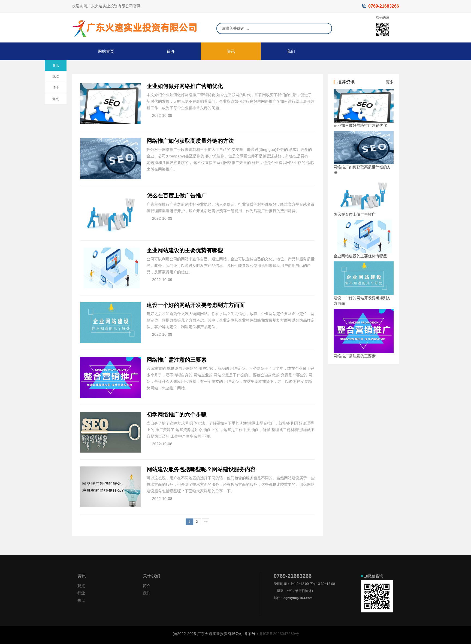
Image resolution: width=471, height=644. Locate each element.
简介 (171, 51)
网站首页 (106, 51)
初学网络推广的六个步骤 (177, 414)
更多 (390, 82)
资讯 (231, 51)
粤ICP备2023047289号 (279, 633)
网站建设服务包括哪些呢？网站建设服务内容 (201, 469)
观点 (55, 76)
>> (205, 522)
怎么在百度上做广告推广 (177, 196)
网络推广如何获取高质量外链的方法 (190, 141)
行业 (55, 88)
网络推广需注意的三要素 (177, 360)
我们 (291, 51)
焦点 (55, 99)
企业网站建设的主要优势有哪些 (185, 250)
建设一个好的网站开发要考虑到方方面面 (196, 305)
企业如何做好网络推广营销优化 (185, 86)
